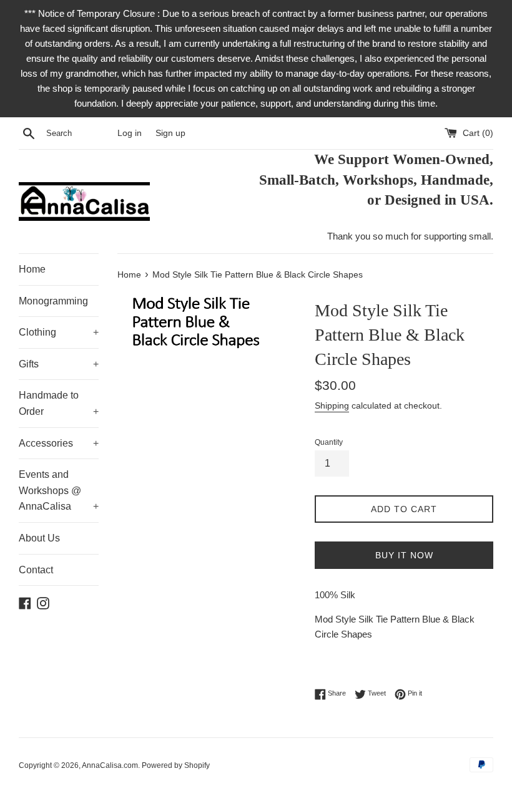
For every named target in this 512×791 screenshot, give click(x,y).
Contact (36, 570)
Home (32, 269)
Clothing (59, 332)
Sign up (170, 133)
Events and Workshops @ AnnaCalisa (59, 490)
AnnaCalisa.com (110, 765)
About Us (39, 538)
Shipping (332, 405)
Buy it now (404, 555)
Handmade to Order (59, 403)
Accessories (59, 443)
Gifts (59, 364)
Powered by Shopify (176, 765)
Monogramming (53, 301)
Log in (129, 133)
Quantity (329, 442)
